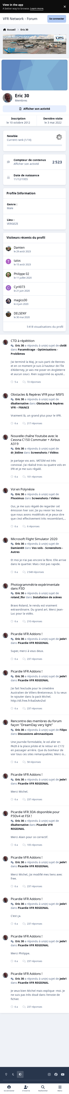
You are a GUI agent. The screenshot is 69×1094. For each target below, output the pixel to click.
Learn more (7, 6)
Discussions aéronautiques (35, 734)
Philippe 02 (21, 274)
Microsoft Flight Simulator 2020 (34, 539)
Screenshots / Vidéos (44, 452)
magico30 (20, 300)
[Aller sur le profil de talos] (8, 261)
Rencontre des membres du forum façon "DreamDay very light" (36, 723)
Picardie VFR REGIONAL (33, 643)
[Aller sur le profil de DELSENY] (8, 314)
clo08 (63, 345)
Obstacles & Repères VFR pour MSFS (37, 394)
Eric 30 (19, 345)
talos (17, 261)
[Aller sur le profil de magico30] (8, 301)
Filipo (63, 730)
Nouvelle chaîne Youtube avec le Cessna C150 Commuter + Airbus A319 (35, 440)
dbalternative (20, 403)
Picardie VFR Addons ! (27, 634)
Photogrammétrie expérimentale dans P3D (35, 586)
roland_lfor (18, 597)
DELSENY (20, 313)
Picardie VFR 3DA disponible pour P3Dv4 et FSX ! (35, 814)
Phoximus (17, 498)
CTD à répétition (22, 340)
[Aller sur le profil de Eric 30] (5, 342)
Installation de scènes (47, 597)
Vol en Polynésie (22, 489)
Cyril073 (19, 287)
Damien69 (17, 548)
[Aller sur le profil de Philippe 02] (8, 274)
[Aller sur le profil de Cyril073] (8, 287)
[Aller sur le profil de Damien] (8, 248)
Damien (19, 248)
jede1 (63, 639)
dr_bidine (17, 452)
